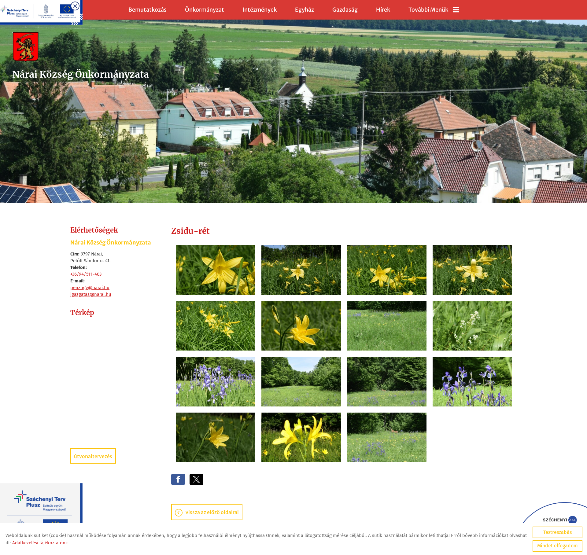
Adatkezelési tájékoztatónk (40, 543)
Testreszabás (557, 532)
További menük (428, 9)
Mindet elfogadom (557, 546)
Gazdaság (345, 9)
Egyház (304, 9)
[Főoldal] (80, 47)
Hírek (383, 9)
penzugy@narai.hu (89, 287)
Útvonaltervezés (93, 456)
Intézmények (259, 9)
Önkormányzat (204, 9)
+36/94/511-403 (86, 274)
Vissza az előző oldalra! (212, 512)
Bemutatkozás (147, 9)
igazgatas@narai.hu (90, 294)
